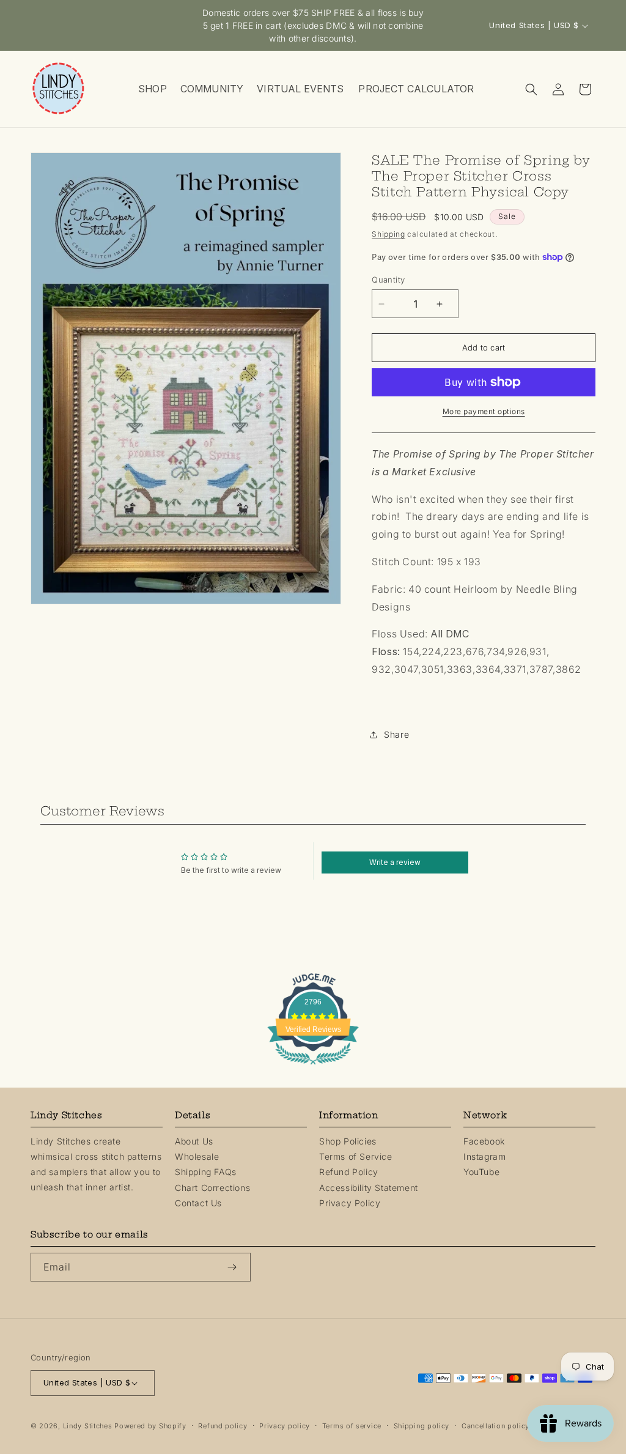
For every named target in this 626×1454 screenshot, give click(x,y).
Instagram (484, 1156)
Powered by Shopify (150, 1426)
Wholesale (197, 1156)
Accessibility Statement (368, 1187)
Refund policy (222, 1426)
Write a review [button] (395, 862)
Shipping (388, 234)
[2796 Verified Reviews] (313, 1066)
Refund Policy (348, 1172)
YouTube (481, 1172)
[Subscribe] (236, 1267)
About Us (194, 1141)
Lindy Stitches (87, 1426)
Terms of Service (355, 1156)
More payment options (484, 411)
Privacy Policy (349, 1203)
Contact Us (198, 1203)
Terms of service (351, 1426)
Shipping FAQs (206, 1172)
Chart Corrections (212, 1187)
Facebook (484, 1141)
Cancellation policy (495, 1426)
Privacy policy (284, 1426)
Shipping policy (422, 1426)
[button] (152, 89)
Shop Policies (348, 1141)
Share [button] (396, 734)
